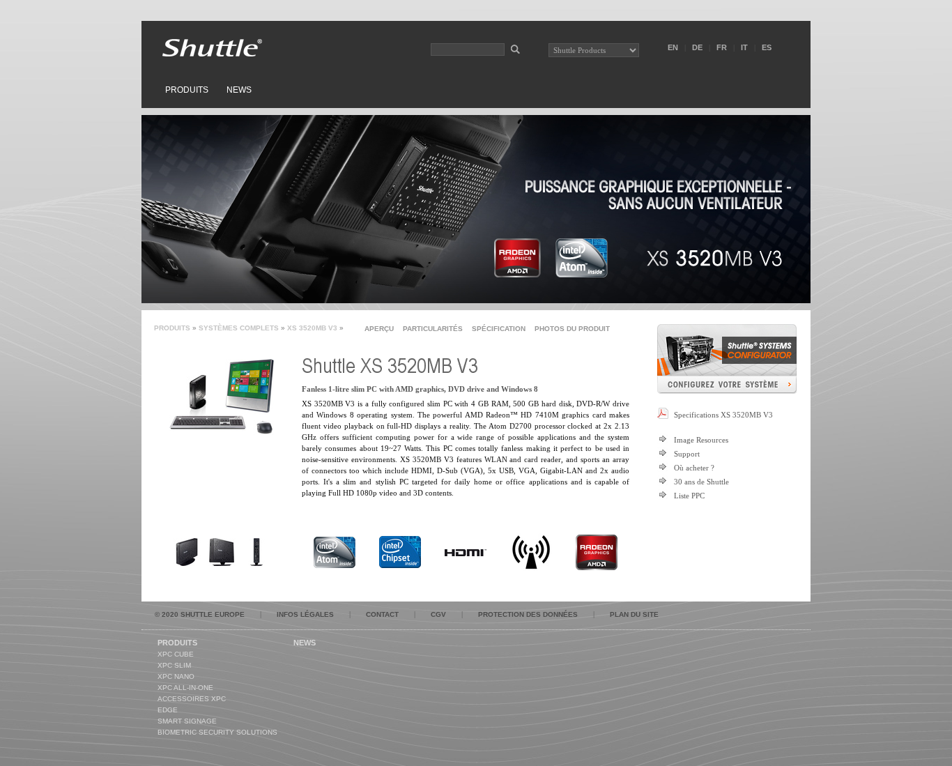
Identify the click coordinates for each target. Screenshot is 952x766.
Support (687, 454)
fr (721, 47)
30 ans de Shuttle (701, 481)
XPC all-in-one (185, 687)
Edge (168, 710)
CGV (438, 614)
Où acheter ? (694, 468)
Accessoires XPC (192, 699)
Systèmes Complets (239, 328)
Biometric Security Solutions (217, 732)
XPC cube (176, 654)
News (239, 90)
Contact (382, 614)
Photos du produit (572, 328)
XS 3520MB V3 (312, 328)
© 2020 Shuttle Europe (200, 614)
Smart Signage (187, 721)
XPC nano (176, 676)
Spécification (498, 328)
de (697, 47)
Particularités (433, 328)
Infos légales (305, 614)
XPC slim (174, 665)
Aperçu (379, 328)
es (766, 47)
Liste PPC (689, 495)
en (673, 47)
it (744, 47)
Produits (186, 90)
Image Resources (701, 440)
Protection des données (528, 614)
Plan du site (634, 614)
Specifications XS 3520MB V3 (723, 415)
